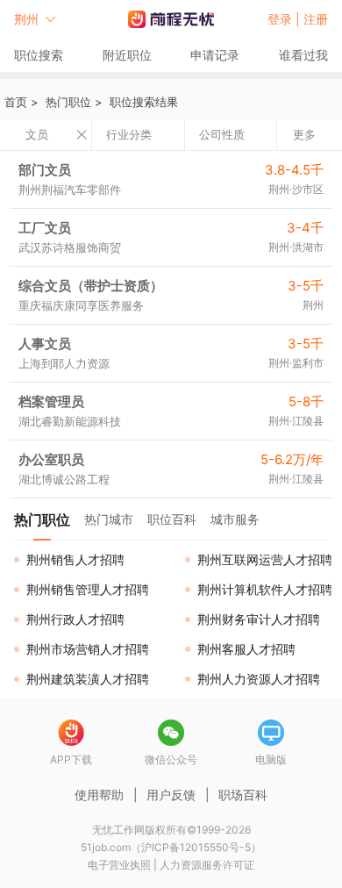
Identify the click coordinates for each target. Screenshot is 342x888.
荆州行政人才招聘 (75, 619)
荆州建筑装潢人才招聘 (87, 678)
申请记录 (214, 54)
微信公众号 (171, 759)
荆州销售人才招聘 (75, 559)
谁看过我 (303, 54)
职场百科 (242, 794)
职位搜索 (38, 54)
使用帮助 (99, 794)
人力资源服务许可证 (207, 864)
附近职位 (127, 54)
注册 (315, 18)
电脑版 (271, 759)
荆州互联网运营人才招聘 (264, 559)
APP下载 (71, 759)
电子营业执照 (119, 864)
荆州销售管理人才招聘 (87, 589)
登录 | (285, 18)
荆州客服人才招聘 (246, 648)
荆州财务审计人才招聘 (258, 619)
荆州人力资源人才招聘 (258, 678)
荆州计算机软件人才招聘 (264, 589)
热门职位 (68, 102)
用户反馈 (171, 794)
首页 (15, 102)
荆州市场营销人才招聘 (87, 648)
